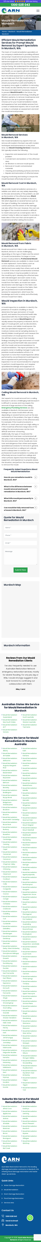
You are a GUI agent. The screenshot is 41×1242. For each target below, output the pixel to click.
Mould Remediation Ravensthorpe (30, 928)
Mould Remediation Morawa (30, 814)
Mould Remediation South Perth (30, 953)
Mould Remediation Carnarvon (10, 858)
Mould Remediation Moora (30, 809)
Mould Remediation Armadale (10, 754)
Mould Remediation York (30, 1089)
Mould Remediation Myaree (30, 1132)
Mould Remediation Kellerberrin (10, 1066)
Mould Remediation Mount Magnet (30, 824)
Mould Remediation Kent (10, 1071)
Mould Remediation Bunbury (10, 828)
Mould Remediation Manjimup (30, 779)
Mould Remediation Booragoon (10, 1137)
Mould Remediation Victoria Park (30, 997)
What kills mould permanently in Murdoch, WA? (18, 499)
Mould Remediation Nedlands (30, 868)
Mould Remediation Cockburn (10, 878)
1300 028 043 (20, 5)
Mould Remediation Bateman (10, 1127)
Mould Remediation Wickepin (30, 1042)
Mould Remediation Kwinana (30, 754)
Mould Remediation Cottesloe (10, 903)
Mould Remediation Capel (10, 848)
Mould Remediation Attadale (10, 1122)
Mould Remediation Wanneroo (30, 1022)
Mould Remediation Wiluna (30, 1052)
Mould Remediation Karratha (10, 1056)
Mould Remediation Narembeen (30, 858)
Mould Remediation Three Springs (30, 977)
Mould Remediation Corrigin (10, 898)
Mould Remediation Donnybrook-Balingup (11, 952)
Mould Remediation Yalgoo (30, 1079)
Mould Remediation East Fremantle (10, 972)
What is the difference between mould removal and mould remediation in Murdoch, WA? (18, 489)
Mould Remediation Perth (30, 903)
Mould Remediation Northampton (30, 883)
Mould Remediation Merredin (30, 799)
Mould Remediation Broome (10, 813)
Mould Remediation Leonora (30, 769)
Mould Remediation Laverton (30, 764)
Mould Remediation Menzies (30, 794)
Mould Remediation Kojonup (10, 1076)
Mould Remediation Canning (10, 843)
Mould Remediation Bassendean (10, 771)
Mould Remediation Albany (10, 749)
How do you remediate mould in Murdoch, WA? (18, 478)
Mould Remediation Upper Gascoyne (30, 992)
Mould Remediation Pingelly (30, 908)
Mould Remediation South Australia (30, 716)
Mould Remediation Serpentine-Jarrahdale (31, 943)
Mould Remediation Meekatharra (30, 784)
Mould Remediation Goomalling (10, 1007)
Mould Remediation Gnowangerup (10, 1002)
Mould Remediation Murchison (30, 844)
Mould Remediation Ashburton (10, 759)
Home (4, 31)
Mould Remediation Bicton (10, 1132)
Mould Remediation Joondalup (10, 1041)
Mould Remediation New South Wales (10, 721)
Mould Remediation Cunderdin (10, 922)
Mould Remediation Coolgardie (10, 888)
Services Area (9, 1203)
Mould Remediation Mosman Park (30, 819)
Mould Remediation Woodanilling (30, 1062)
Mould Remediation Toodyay (30, 982)
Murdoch (11, 31)
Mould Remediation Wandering (30, 1017)
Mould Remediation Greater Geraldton (10, 1017)
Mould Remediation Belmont (10, 781)
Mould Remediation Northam (30, 878)
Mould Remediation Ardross (10, 1117)
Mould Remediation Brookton (10, 808)
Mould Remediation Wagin (30, 1012)
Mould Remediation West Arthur (30, 1032)
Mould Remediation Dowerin (10, 957)
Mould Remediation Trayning (30, 987)
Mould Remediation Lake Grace (30, 759)
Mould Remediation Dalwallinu (10, 927)
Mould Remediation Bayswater (10, 776)
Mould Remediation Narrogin (30, 863)
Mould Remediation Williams (30, 1047)
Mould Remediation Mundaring (30, 839)
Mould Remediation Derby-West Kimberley (11, 947)
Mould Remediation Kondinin (10, 1081)
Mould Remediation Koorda (10, 1086)
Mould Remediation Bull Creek (10, 1147)
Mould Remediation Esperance (10, 982)
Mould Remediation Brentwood (10, 1142)
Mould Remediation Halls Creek (10, 1021)
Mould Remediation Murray (30, 849)
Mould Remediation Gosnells (10, 1012)
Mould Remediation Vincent (30, 1007)
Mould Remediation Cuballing (10, 912)
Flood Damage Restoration (14, 1198)
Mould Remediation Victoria (10, 731)
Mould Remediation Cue (10, 917)
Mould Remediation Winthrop (30, 1142)
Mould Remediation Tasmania (30, 726)
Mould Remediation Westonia (30, 1037)
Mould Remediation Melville (30, 789)
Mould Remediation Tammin (30, 972)
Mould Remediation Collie (10, 883)
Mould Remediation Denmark (10, 942)
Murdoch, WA (12, 1225)
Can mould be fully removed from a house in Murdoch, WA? (19, 508)
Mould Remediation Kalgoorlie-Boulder (10, 1051)
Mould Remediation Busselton (10, 833)
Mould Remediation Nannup (30, 853)
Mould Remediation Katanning (10, 1061)
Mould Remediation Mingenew (30, 804)
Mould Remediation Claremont (10, 873)
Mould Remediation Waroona (30, 1027)
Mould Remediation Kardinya (30, 1107)
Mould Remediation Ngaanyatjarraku (30, 873)
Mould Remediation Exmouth (10, 987)
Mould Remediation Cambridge (10, 838)
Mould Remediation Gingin (10, 997)
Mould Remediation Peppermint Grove (30, 893)
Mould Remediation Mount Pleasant (30, 1122)
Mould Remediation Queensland (10, 716)
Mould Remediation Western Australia (30, 721)
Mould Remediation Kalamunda (10, 1046)
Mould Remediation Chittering (10, 868)
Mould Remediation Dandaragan (10, 932)
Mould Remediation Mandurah (30, 774)
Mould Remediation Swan (30, 967)
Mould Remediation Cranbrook (10, 907)
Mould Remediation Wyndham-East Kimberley (30, 1073)
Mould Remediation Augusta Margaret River (10, 765)
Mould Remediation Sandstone (30, 938)
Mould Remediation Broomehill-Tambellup (11, 818)
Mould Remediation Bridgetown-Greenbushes (10, 802)
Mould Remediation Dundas (10, 967)
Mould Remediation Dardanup (10, 937)
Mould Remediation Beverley (10, 786)
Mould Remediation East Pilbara (10, 977)
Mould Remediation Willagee (30, 1137)
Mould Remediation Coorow (10, 893)
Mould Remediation (11, 1190)
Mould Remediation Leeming (30, 1112)
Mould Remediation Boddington (10, 791)
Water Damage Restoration (14, 1185)
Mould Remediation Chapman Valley (10, 863)
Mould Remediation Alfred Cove (10, 1107)
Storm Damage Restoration (14, 1194)
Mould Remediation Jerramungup (10, 1036)
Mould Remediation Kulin (30, 749)
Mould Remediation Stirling (30, 958)
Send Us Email (12, 1221)
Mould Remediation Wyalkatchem (30, 1067)
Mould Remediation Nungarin (30, 888)
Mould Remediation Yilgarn (30, 1084)
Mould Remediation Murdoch (30, 1127)
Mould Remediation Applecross (10, 1112)
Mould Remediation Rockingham (30, 933)
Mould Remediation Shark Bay (30, 948)
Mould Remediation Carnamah (10, 853)
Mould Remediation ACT (10, 726)
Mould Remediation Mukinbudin (30, 834)
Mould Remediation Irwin (10, 1031)
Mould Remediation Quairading (30, 923)
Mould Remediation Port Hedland (30, 918)
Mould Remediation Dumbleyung (10, 962)
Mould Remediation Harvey (10, 1026)
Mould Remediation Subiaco (30, 963)
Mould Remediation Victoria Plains (30, 1002)
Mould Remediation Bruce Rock (10, 823)
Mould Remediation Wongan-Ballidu (30, 1057)
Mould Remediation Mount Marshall (30, 829)
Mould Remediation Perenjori (30, 898)
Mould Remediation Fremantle (10, 992)
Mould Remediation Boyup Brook (10, 796)
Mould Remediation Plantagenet (30, 913)
